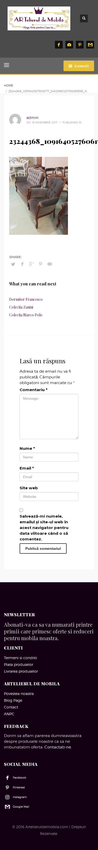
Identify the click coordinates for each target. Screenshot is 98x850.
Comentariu (34, 389)
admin (32, 117)
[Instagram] (69, 45)
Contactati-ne (57, 747)
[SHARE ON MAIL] (50, 264)
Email (27, 468)
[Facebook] (59, 45)
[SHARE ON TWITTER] (13, 264)
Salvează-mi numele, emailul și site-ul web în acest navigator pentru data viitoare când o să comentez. (44, 527)
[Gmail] (90, 45)
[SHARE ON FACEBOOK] (22, 264)
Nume (27, 448)
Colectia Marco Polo (25, 314)
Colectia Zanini (21, 307)
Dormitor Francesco (26, 299)
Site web (29, 487)
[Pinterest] (80, 45)
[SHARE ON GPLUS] (31, 264)
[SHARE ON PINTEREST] (40, 264)
